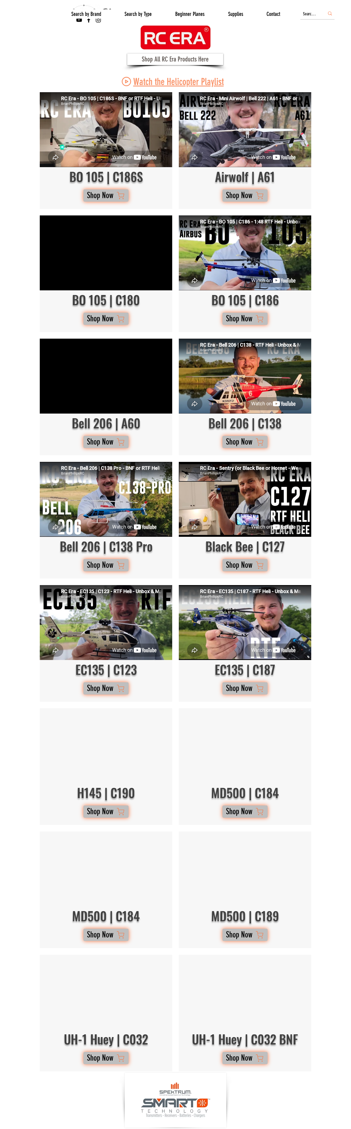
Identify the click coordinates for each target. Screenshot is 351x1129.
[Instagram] (98, 19)
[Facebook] (88, 19)
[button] (86, 14)
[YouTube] (79, 19)
